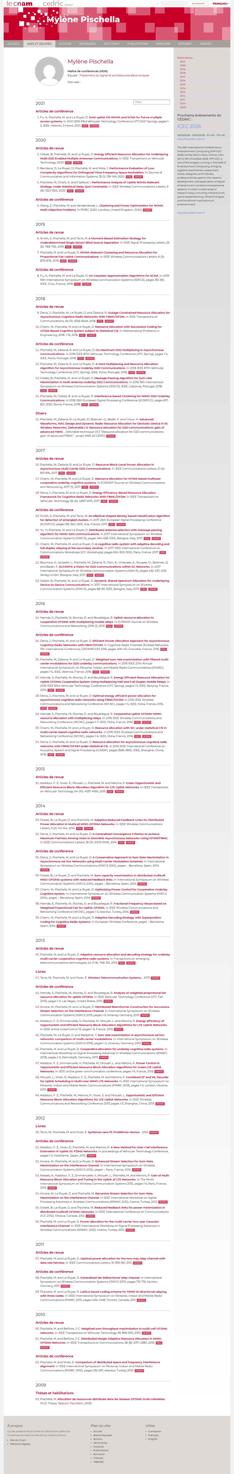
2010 (183, 103)
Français (220, 3)
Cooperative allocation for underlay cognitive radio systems (121, 1049)
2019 (182, 69)
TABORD (206, 43)
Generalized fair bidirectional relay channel (109, 1277)
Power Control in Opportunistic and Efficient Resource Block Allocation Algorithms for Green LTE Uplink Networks (100, 1067)
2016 (182, 80)
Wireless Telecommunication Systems (114, 977)
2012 (182, 95)
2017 (182, 76)
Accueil (13, 43)
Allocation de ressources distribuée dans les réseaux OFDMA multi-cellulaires (111, 1399)
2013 (182, 91)
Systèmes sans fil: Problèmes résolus (113, 1132)
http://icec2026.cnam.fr (191, 138)
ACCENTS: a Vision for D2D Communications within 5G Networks (104, 566)
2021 (182, 61)
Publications (137, 43)
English (152, 1438)
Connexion (154, 1431)
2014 (183, 88)
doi (85, 126)
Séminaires (87, 43)
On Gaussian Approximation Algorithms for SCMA (123, 275)
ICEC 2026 (189, 126)
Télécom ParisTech (70, 1403)
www (94, 126)
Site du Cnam (18, 1440)
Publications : (185, 57)
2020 (183, 65)
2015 (182, 84)
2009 (183, 107)
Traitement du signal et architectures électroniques (114, 75)
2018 (182, 72)
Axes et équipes (39, 43)
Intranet (185, 43)
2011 (182, 99)
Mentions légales (20, 1443)
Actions (65, 43)
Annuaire (163, 43)
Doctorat (112, 43)
